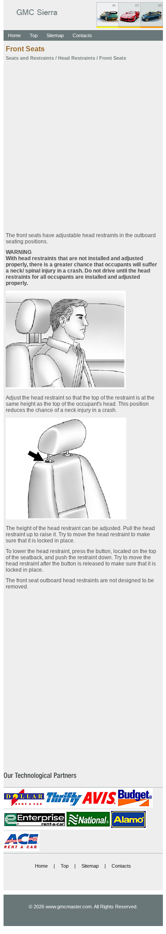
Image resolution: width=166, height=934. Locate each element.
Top (34, 35)
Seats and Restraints (30, 58)
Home (14, 35)
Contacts (82, 35)
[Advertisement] (83, 144)
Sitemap (55, 35)
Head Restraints (76, 58)
